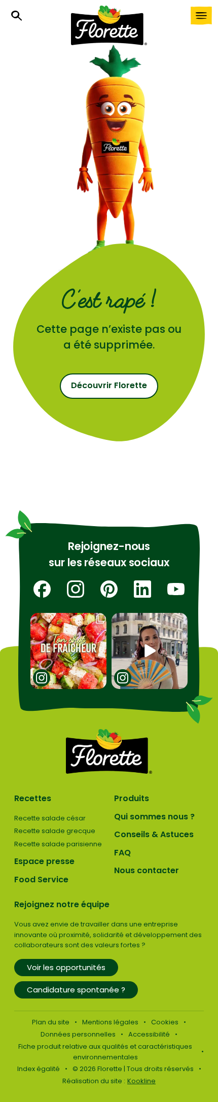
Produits (131, 798)
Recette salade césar (50, 818)
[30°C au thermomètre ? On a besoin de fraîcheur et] (69, 651)
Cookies (164, 1022)
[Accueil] (109, 25)
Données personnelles (78, 1034)
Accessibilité (149, 1034)
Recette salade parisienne (58, 844)
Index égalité (38, 1069)
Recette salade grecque (54, 831)
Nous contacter (146, 870)
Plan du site (50, 1022)
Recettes (32, 798)
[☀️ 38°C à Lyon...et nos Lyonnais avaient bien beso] (150, 651)
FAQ (122, 852)
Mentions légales (110, 1022)
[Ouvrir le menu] (201, 16)
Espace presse (44, 861)
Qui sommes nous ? (154, 816)
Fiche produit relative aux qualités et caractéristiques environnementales (105, 1052)
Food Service (41, 879)
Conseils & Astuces (154, 834)
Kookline (141, 1081)
